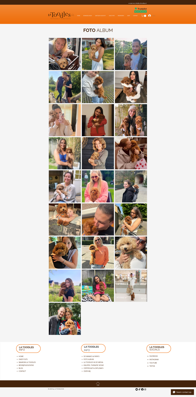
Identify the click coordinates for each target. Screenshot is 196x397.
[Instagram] (145, 389)
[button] (144, 16)
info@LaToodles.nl (140, 3)
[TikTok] (139, 389)
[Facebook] (142, 389)
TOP (98, 385)
